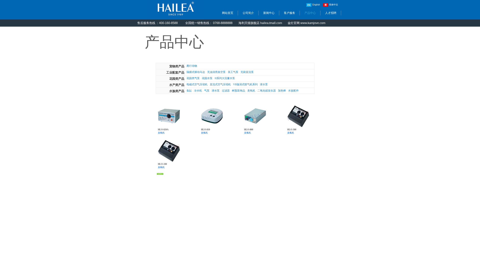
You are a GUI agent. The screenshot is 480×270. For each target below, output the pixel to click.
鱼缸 (189, 90)
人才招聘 (330, 12)
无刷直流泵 (247, 72)
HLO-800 (248, 129)
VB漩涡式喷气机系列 (245, 84)
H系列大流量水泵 (225, 78)
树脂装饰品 (238, 90)
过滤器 (226, 90)
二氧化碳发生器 (266, 90)
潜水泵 (264, 84)
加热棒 (282, 90)
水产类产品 (176, 84)
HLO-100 (162, 164)
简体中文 (333, 4)
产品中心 (310, 12)
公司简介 (248, 12)
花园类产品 (176, 78)
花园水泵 (207, 78)
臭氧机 (251, 90)
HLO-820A (163, 129)
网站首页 (227, 12)
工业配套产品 (175, 72)
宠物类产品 (176, 66)
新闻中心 (268, 12)
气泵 (206, 90)
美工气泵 (233, 72)
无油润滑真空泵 (216, 72)
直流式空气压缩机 (220, 84)
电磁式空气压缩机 (197, 84)
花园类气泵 (193, 78)
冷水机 (198, 90)
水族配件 (293, 90)
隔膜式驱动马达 (196, 72)
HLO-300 (291, 129)
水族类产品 (176, 91)
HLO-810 (205, 129)
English (316, 4)
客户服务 (289, 12)
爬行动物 (192, 65)
